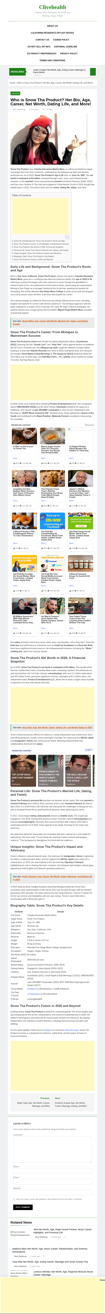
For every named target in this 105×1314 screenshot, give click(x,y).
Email (16, 1177)
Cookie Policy (61, 40)
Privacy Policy (69, 53)
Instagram (31, 989)
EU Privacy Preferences (41, 53)
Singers (15, 93)
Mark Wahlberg (19, 109)
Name (16, 1166)
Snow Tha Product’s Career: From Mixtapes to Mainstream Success (41, 244)
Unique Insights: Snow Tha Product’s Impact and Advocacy (37, 253)
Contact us (42, 40)
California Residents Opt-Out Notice (52, 33)
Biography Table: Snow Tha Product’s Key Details (34, 256)
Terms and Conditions (52, 60)
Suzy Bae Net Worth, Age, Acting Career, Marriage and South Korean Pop (50, 1261)
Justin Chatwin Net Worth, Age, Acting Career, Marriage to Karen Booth (59, 71)
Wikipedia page (71, 1030)
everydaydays (33, 994)
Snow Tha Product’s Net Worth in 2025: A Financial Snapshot (38, 247)
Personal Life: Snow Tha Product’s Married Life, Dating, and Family (41, 250)
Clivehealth (52, 7)
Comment (18, 1135)
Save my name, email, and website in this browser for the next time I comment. (49, 1199)
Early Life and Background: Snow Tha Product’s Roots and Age (39, 241)
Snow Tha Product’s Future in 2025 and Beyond (33, 259)
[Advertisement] (40, 216)
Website (17, 1188)
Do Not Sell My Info (39, 47)
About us (52, 26)
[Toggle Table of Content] (66, 237)
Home (12, 83)
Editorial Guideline (65, 47)
